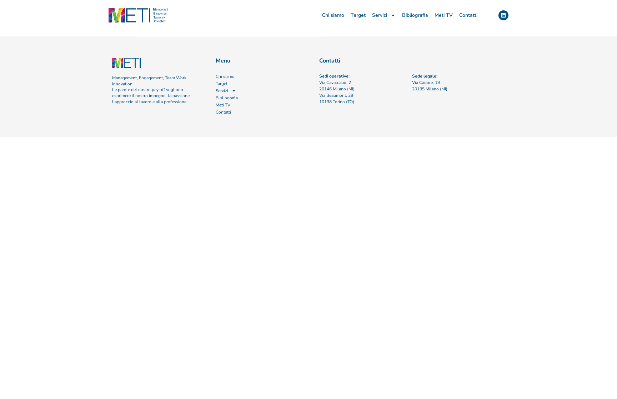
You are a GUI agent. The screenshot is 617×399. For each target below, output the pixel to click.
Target (358, 15)
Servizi (379, 15)
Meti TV (444, 15)
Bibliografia (415, 15)
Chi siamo (333, 15)
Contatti (468, 15)
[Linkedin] (503, 15)
